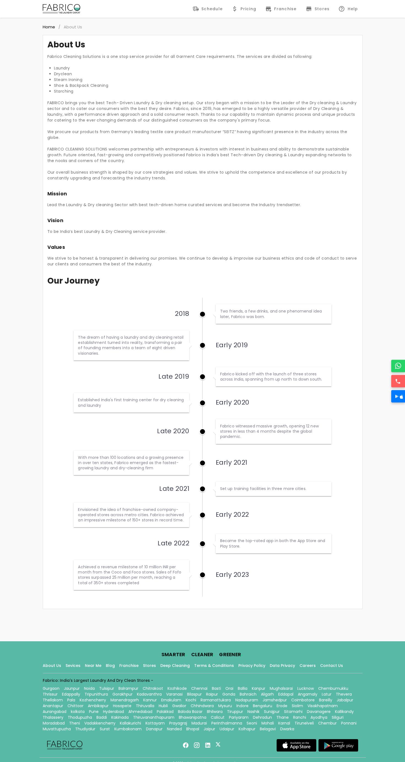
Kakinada (120, 717)
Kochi (191, 700)
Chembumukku (333, 688)
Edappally (71, 694)
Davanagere (319, 711)
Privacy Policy (251, 665)
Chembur (327, 723)
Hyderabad (113, 711)
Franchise (129, 665)
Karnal (284, 723)
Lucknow (305, 688)
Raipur (212, 694)
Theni (74, 723)
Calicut (218, 717)
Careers (307, 665)
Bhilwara (215, 711)
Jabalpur (345, 700)
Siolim (297, 706)
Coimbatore (303, 700)
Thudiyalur (85, 729)
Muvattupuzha (57, 729)
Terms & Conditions (214, 665)
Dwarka (287, 729)
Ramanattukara (216, 700)
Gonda (228, 694)
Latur (326, 694)
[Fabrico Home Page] (61, 9)
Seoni (252, 723)
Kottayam (155, 723)
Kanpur (258, 688)
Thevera (344, 694)
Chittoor (75, 706)
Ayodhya (318, 717)
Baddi (101, 717)
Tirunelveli (304, 723)
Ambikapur (98, 706)
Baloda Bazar (190, 711)
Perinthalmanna (226, 723)
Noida (89, 688)
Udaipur (227, 729)
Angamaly (307, 694)
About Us (52, 665)
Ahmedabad (140, 711)
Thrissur (50, 694)
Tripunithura (96, 694)
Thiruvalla (145, 706)
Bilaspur (194, 694)
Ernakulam (171, 700)
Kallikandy (344, 711)
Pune (94, 711)
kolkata (78, 711)
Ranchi (299, 717)
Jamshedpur (275, 700)
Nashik (253, 711)
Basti (216, 688)
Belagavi (268, 729)
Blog (110, 665)
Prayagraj (178, 723)
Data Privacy (282, 665)
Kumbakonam (128, 729)
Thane (282, 717)
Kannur (150, 700)
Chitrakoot (153, 688)
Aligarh (267, 694)
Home (49, 27)
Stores (149, 665)
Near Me (93, 665)
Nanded (174, 729)
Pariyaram (239, 717)
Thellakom (53, 700)
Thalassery (53, 717)
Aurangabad (54, 711)
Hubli (163, 706)
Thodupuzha (80, 717)
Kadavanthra (149, 694)
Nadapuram (246, 700)
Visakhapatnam (322, 706)
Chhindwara (202, 706)
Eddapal (285, 694)
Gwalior (179, 706)
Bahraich (248, 694)
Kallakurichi (130, 723)
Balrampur (128, 688)
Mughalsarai (281, 688)
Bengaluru (262, 706)
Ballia (242, 688)
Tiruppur (235, 711)
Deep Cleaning (175, 665)
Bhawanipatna (192, 717)
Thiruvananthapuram (153, 717)
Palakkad (165, 711)
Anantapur (53, 706)
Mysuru (225, 706)
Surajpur (272, 711)
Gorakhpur (122, 694)
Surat (105, 729)
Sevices (73, 665)
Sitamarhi (293, 711)
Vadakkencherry (99, 723)
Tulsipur (106, 688)
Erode (282, 706)
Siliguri (338, 717)
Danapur (154, 729)
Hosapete (122, 706)
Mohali (267, 723)
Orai (229, 688)
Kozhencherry (93, 700)
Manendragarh (124, 700)
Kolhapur (247, 729)
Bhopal (192, 729)
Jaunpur (72, 688)
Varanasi (174, 694)
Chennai (199, 688)
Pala (71, 700)
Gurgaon (51, 688)
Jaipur (209, 729)
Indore (242, 706)
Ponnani (349, 723)
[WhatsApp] (398, 366)
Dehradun (262, 717)
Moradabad (54, 723)
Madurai (199, 723)
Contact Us (331, 665)
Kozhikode (177, 688)
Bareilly (325, 700)
